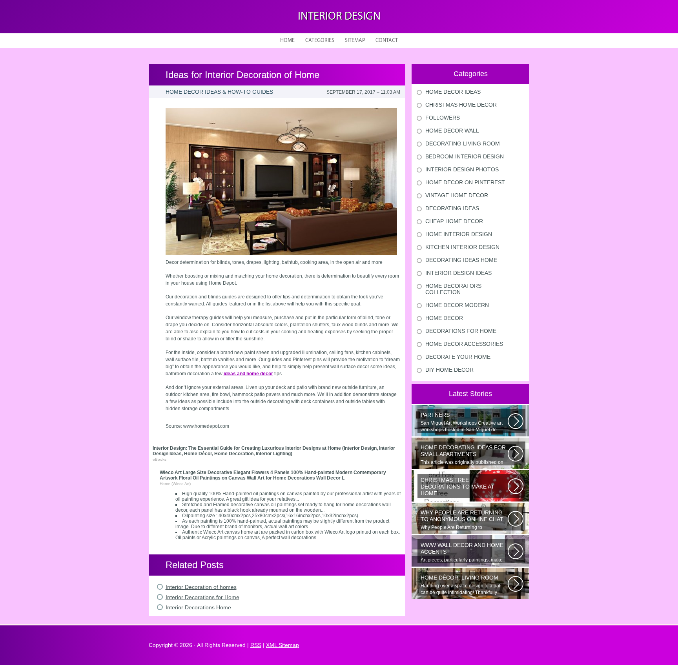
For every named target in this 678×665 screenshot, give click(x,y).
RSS (255, 645)
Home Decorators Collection (453, 289)
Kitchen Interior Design (462, 247)
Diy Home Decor (449, 370)
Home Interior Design (458, 234)
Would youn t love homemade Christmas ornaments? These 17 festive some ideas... (464, 487)
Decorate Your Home (457, 357)
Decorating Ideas (452, 208)
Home (287, 41)
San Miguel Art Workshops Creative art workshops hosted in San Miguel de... (462, 422)
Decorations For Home (460, 331)
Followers (442, 117)
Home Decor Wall (452, 130)
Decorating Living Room (462, 143)
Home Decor (444, 318)
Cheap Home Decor (454, 221)
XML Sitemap (282, 645)
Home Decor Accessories (464, 344)
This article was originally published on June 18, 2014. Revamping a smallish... (463, 454)
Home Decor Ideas (453, 92)
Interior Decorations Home (198, 607)
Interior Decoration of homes (201, 587)
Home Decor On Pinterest (465, 182)
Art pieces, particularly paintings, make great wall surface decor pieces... (462, 552)
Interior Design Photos (462, 169)
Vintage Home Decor (456, 195)
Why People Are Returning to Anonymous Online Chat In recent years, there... (464, 520)
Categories (319, 41)
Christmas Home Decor (461, 105)
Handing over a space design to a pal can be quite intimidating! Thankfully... (460, 584)
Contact (386, 41)
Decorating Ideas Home (461, 260)
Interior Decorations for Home (202, 597)
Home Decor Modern (457, 305)
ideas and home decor (248, 373)
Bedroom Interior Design (464, 156)
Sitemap (355, 41)
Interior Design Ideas (458, 273)
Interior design (339, 16)
